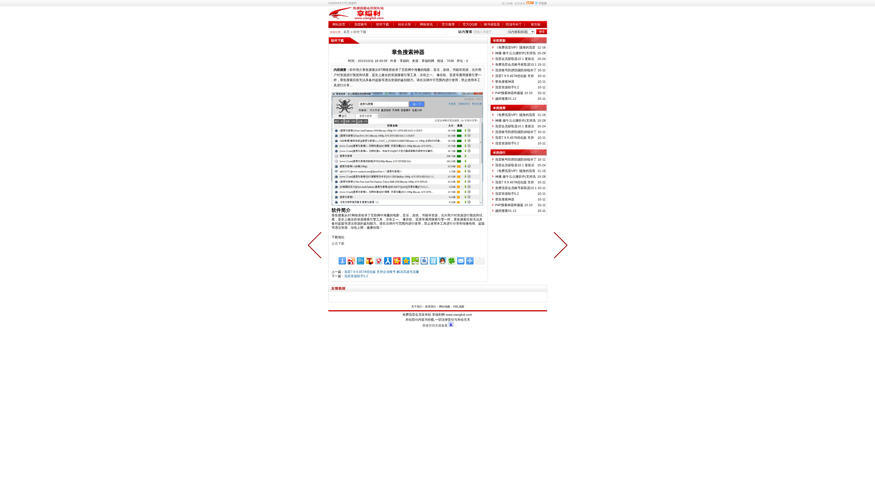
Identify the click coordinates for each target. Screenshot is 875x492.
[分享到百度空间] (415, 260)
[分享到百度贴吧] (424, 260)
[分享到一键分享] (342, 260)
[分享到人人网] (387, 260)
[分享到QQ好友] (442, 260)
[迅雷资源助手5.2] (315, 246)
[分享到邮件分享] (460, 260)
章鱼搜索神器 (504, 81)
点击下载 (338, 243)
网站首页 (338, 24)
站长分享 (404, 24)
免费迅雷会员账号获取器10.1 (516, 64)
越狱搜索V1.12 (505, 98)
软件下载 (382, 24)
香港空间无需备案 (435, 325)
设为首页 (520, 3)
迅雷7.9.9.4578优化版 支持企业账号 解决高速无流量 (381, 272)
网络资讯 (426, 24)
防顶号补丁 (514, 24)
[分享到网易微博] (378, 260)
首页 (346, 32)
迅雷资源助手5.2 (356, 276)
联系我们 (430, 306)
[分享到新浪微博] (351, 260)
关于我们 (416, 306)
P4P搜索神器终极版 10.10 (514, 93)
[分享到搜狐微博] (369, 260)
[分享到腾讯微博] (360, 260)
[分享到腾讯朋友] (451, 260)
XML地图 (458, 306)
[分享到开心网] (396, 260)
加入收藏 (507, 3)
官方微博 (448, 24)
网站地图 (444, 306)
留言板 (535, 24)
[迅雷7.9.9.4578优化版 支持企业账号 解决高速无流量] (559, 246)
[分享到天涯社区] (433, 260)
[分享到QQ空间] (405, 260)
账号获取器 (492, 24)
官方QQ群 (470, 24)
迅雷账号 (360, 24)
